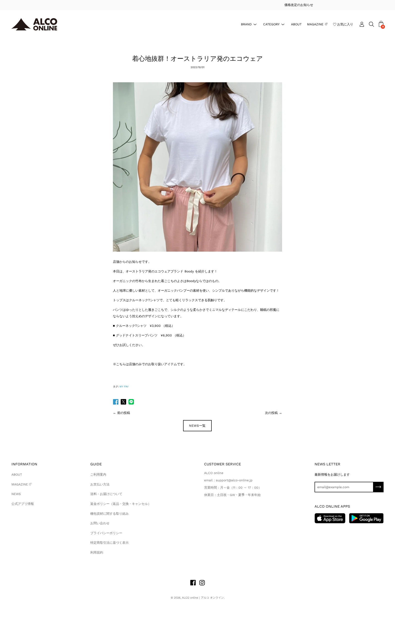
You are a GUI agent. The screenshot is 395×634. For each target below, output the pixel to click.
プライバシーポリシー (106, 533)
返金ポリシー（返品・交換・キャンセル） (120, 504)
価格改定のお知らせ (197, 5)
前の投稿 (123, 413)
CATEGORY (271, 24)
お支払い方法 (99, 484)
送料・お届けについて (106, 494)
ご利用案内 (98, 474)
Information (24, 464)
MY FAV (124, 386)
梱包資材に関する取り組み (109, 513)
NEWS (16, 494)
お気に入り (345, 24)
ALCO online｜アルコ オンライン (203, 597)
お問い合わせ (99, 523)
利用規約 (96, 552)
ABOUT (296, 24)
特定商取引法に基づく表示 (109, 542)
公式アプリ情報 (22, 504)
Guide (96, 464)
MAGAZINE (315, 24)
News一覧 (197, 425)
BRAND (246, 24)
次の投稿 (271, 413)
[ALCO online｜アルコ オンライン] (34, 24)
